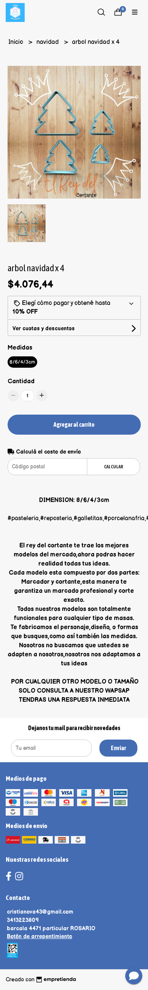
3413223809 (23, 920)
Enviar (118, 747)
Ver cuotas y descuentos (44, 328)
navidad (48, 42)
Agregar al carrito (74, 424)
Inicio (16, 42)
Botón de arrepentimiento (39, 936)
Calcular (113, 466)
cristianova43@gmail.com (40, 912)
